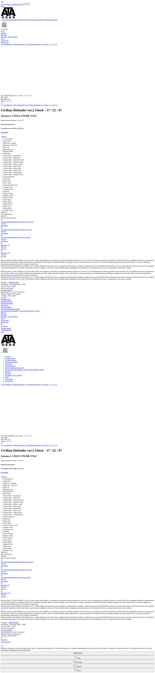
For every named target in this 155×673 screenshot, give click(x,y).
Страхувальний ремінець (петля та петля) (16, 237)
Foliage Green (8, 187)
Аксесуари (5, 40)
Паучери (4, 35)
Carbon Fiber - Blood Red (12, 156)
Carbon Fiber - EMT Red (11, 158)
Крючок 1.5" (5, 245)
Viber (78, 658)
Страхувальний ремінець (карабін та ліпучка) (17, 222)
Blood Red (6, 153)
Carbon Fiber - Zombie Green (13, 174)
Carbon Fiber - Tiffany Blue (12, 172)
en (3, 6)
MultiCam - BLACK (10, 145)
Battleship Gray (8, 149)
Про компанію (6, 307)
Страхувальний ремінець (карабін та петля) (16, 229)
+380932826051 (17, 4)
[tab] (77, 132)
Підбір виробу (6, 299)
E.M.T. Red (7, 183)
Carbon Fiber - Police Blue (12, 168)
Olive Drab (7, 141)
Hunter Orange (8, 193)
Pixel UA (6, 147)
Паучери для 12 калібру (9, 37)
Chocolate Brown (9, 177)
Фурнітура (4, 42)
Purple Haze (7, 200)
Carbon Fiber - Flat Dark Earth (13, 160)
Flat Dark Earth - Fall (10, 185)
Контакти (4, 305)
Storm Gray (7, 206)
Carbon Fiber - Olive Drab (12, 166)
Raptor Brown (8, 204)
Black (5, 137)
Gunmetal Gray (8, 189)
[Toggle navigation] (2, 334)
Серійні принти (6, 301)
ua (1, 6)
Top (2, 2)
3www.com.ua (6, 328)
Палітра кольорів (7, 303)
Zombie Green (8, 210)
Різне (3, 39)
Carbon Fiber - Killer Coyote (12, 164)
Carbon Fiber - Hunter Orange (13, 162)
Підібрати (4, 226)
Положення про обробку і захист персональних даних (20, 311)
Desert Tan (6, 181)
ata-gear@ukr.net (6, 4)
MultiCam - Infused (9, 143)
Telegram (79, 666)
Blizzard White (8, 151)
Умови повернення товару (10, 309)
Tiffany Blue (7, 208)
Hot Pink (6, 191)
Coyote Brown (8, 139)
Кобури (3, 33)
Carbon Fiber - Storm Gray (12, 170)
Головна (4, 298)
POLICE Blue (8, 198)
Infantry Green (8, 195)
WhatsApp (79, 662)
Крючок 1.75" (6, 253)
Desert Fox (6, 179)
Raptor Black (7, 202)
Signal (79, 670)
